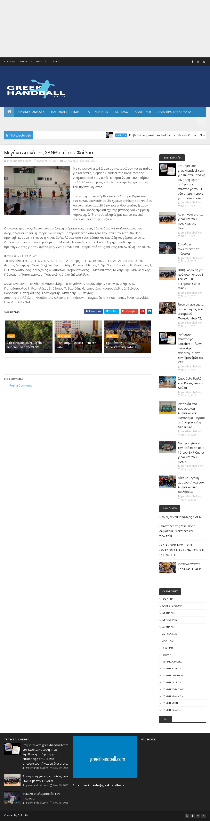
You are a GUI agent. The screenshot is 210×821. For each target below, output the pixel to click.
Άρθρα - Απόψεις (172, 606)
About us (40, 61)
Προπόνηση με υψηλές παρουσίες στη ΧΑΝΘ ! (121, 345)
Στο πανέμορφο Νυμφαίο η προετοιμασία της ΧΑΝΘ (25, 345)
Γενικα (40, 122)
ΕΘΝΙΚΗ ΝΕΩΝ (170, 703)
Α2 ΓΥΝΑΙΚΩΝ (169, 633)
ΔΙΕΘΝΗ (166, 654)
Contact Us (25, 61)
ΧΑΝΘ (94, 161)
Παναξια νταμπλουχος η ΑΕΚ (180, 517)
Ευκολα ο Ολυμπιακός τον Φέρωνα (189, 248)
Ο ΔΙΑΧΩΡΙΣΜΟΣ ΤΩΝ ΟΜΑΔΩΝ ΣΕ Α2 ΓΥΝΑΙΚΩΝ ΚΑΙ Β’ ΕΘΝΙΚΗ (181, 550)
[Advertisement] (105, 28)
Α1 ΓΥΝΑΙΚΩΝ (98, 112)
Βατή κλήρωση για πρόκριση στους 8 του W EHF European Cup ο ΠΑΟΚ (191, 279)
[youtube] (203, 61)
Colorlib (22, 815)
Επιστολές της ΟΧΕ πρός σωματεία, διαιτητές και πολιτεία (177, 531)
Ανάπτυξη (112, 336)
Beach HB (167, 599)
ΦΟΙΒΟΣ (85, 161)
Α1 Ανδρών (71, 161)
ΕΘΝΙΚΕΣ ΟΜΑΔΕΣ (31, 112)
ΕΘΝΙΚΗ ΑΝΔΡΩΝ (171, 668)
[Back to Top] (203, 816)
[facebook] (192, 61)
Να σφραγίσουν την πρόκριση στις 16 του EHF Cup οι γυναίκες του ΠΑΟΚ (191, 452)
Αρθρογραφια (18, 122)
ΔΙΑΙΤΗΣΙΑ (105, 135)
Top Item (54, 61)
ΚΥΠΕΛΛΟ (121, 112)
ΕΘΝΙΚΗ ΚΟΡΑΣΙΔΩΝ (173, 689)
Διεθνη (58, 122)
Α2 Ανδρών (168, 626)
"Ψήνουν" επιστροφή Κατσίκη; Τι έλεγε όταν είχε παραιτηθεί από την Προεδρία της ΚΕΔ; (191, 348)
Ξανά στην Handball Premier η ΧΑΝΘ (77, 345)
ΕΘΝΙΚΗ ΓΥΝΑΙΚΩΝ (172, 675)
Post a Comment (20, 385)
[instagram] (198, 61)
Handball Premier (66, 112)
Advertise (10, 61)
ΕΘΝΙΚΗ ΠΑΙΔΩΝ (171, 710)
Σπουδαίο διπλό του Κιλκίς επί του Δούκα (191, 383)
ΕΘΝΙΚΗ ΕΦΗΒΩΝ (171, 682)
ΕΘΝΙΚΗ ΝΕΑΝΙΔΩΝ (172, 696)
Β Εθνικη (167, 647)
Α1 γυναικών (169, 619)
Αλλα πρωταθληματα (174, 112)
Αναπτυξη (143, 112)
